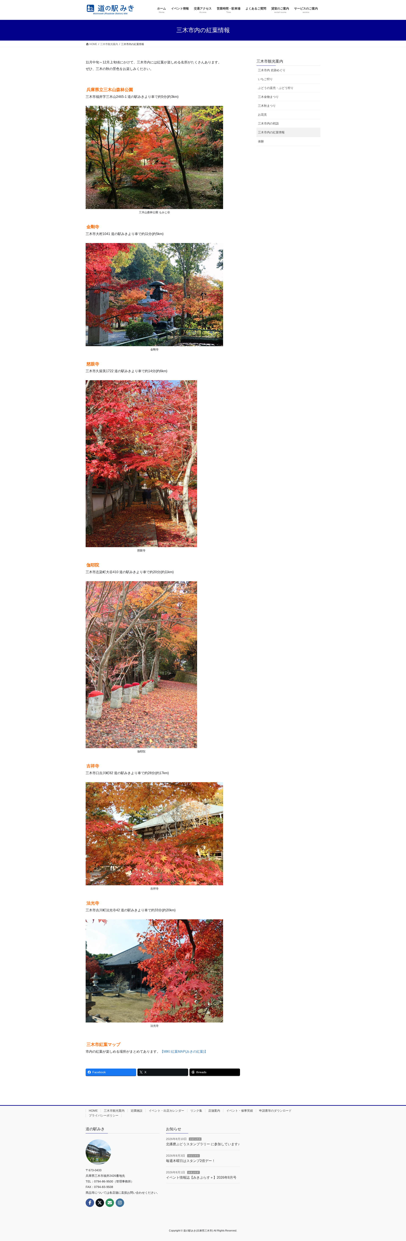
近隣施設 (137, 1110)
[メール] (110, 1203)
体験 (261, 141)
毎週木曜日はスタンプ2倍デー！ (190, 1161)
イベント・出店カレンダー (166, 1110)
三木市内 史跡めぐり (271, 70)
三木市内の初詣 (268, 123)
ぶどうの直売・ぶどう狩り (276, 88)
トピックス (195, 1139)
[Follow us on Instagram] (120, 1203)
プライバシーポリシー (103, 1115)
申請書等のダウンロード (275, 1110)
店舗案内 (214, 1110)
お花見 (262, 114)
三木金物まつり (268, 96)
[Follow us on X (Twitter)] (100, 1203)
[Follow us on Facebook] (90, 1203)
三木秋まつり (267, 105)
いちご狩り (265, 79)
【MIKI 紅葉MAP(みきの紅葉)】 (184, 1051)
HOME (93, 1110)
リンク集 (196, 1110)
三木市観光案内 (269, 61)
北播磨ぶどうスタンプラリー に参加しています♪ (203, 1144)
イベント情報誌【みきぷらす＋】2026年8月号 (201, 1177)
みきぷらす (193, 1172)
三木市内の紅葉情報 (271, 132)
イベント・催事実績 (239, 1110)
